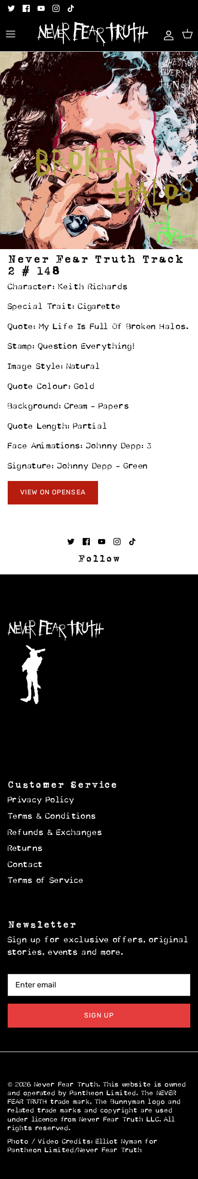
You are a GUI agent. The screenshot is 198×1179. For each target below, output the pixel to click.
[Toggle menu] (10, 34)
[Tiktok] (70, 8)
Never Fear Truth (66, 1085)
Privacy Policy (41, 800)
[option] (99, 150)
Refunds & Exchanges (55, 833)
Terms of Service (46, 881)
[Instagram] (56, 8)
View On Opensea (53, 492)
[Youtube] (41, 8)
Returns (25, 849)
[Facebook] (26, 8)
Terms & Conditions (52, 817)
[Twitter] (11, 8)
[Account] (166, 34)
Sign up (99, 1015)
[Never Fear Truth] (92, 34)
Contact (25, 865)
